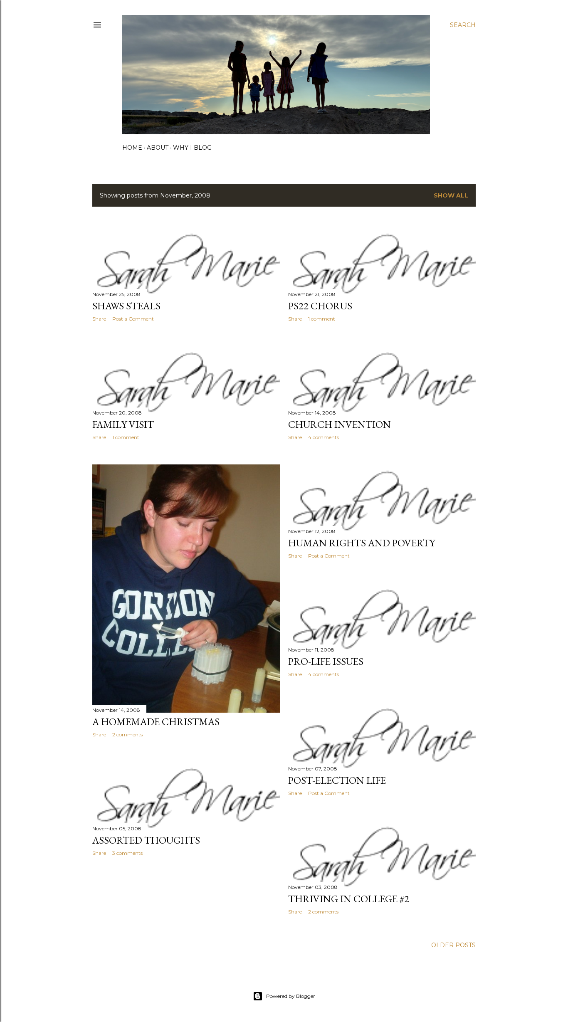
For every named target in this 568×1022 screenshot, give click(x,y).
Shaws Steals (126, 305)
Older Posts (453, 945)
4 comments (323, 437)
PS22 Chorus (320, 305)
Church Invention (339, 424)
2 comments (127, 734)
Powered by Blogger (290, 996)
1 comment (321, 319)
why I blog (192, 147)
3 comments (127, 853)
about (157, 147)
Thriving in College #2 (348, 898)
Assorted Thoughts (146, 840)
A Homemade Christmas (156, 721)
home (132, 147)
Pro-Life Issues (325, 661)
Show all (451, 195)
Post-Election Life (337, 780)
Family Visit (123, 424)
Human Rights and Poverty (361, 542)
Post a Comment (133, 319)
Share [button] (99, 319)
